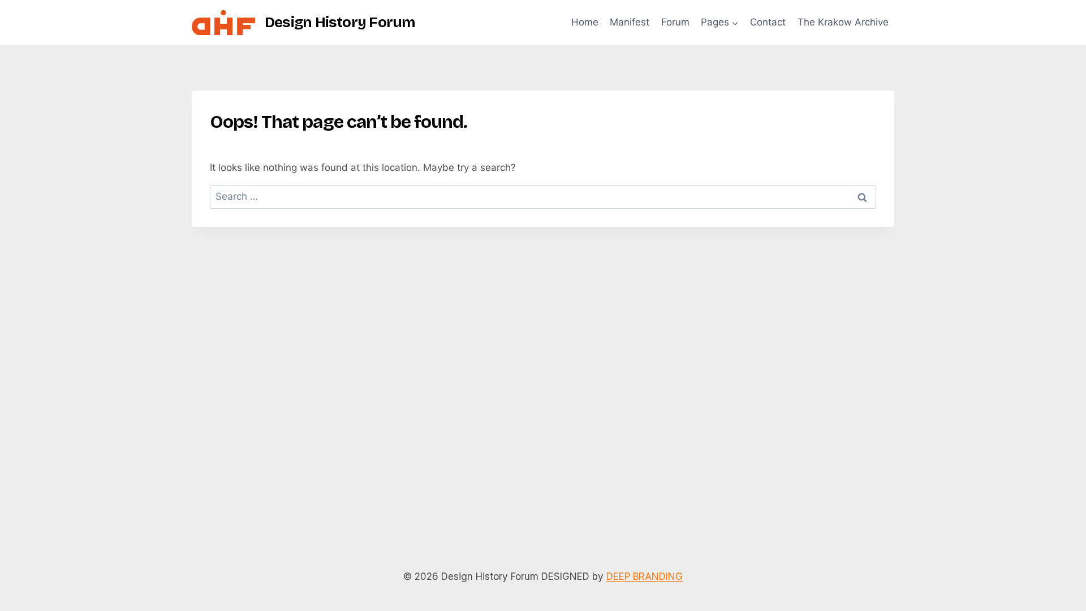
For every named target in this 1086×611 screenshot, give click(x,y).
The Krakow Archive (843, 22)
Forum (675, 22)
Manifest (629, 22)
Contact (768, 22)
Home (584, 22)
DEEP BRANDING (644, 576)
